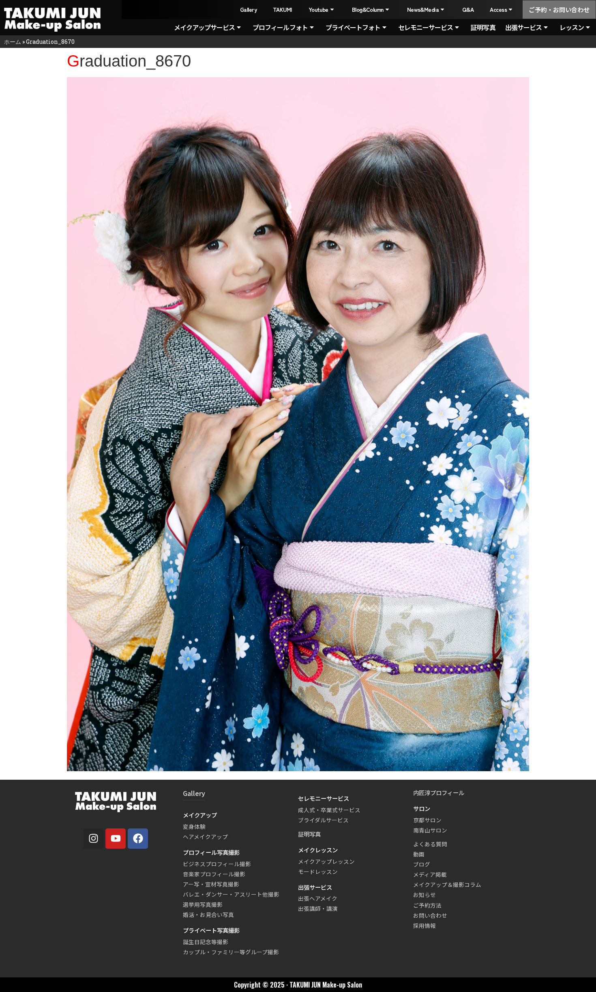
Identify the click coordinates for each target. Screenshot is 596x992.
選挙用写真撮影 (203, 904)
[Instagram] (93, 838)
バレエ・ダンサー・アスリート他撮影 (231, 894)
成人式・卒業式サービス (329, 810)
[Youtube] (115, 838)
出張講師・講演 (318, 908)
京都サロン (427, 820)
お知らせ (424, 895)
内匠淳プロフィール (438, 792)
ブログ (421, 864)
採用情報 (424, 925)
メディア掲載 (430, 874)
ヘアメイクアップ (205, 836)
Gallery (248, 9)
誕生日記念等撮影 (205, 942)
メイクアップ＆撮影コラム (447, 884)
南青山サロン (430, 830)
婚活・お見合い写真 (208, 914)
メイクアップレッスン (326, 861)
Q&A (468, 9)
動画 (418, 854)
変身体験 (194, 826)
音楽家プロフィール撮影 (214, 874)
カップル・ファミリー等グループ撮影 (231, 952)
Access (498, 9)
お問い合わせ (430, 915)
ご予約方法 (427, 905)
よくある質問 (430, 844)
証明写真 (483, 27)
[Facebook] (138, 838)
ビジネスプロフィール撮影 (217, 864)
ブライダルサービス (323, 820)
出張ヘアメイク (317, 898)
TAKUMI (282, 9)
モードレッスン (318, 871)
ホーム (12, 41)
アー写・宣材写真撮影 (211, 884)
